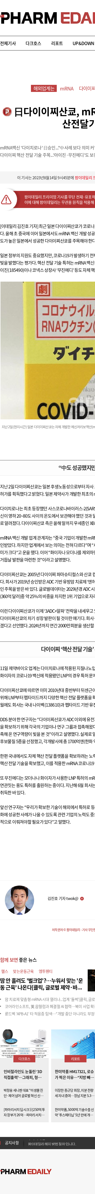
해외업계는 (43, 88)
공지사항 (12, 1142)
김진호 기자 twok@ (63, 898)
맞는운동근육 (23, 971)
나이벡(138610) (46, 704)
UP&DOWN (83, 43)
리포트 (57, 43)
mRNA (66, 88)
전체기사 (8, 43)
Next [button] (29, 1145)
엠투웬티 (46, 971)
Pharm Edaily (26, 1171)
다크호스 (33, 43)
